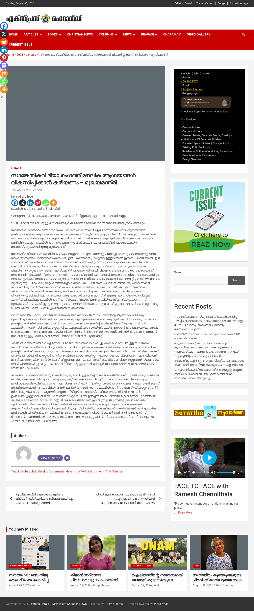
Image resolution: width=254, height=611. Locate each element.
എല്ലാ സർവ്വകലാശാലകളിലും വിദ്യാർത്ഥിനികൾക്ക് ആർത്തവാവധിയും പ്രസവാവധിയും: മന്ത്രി (44, 499)
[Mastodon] (4, 66)
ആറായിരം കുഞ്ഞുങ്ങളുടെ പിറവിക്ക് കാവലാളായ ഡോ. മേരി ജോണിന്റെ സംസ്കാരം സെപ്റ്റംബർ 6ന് (217, 582)
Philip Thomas (102, 585)
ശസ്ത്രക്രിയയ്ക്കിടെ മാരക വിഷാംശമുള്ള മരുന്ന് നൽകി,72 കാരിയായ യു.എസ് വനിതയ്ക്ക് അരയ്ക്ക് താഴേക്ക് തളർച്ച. (208, 374)
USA (196, 565)
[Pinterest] (38, 202)
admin (36, 585)
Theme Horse (114, 604)
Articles (31, 34)
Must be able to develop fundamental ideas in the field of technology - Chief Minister (70, 471)
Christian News (80, 34)
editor (38, 190)
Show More (185, 512)
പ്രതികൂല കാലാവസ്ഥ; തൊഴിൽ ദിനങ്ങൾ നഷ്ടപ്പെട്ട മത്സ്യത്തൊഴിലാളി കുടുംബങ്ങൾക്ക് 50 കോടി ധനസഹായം (125, 499)
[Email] (67, 458)
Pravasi (147, 34)
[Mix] (4, 73)
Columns (106, 34)
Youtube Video (204, 3)
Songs (221, 3)
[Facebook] (14, 202)
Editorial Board (183, 3)
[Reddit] (4, 42)
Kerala (16, 168)
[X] (22, 202)
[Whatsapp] (45, 202)
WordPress (161, 604)
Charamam (172, 34)
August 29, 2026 (19, 585)
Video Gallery (198, 34)
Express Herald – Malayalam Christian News (58, 604)
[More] (53, 202)
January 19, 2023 (22, 190)
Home (13, 34)
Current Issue (20, 44)
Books (53, 34)
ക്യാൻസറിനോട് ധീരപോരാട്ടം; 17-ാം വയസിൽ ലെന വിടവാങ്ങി (96, 580)
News (127, 34)
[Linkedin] (30, 202)
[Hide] (1, 97)
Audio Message (239, 3)
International (142, 565)
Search (178, 272)
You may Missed (23, 529)
